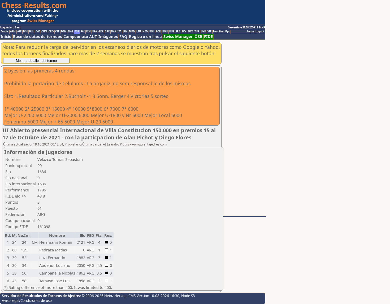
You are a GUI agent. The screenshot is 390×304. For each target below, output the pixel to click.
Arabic (4, 31)
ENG (70, 31)
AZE (19, 31)
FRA (94, 31)
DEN (63, 31)
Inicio (6, 36)
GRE (107, 31)
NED (145, 31)
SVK (184, 31)
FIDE (208, 36)
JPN (125, 31)
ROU (165, 31)
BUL (31, 31)
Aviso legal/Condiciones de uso (27, 300)
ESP (77, 31)
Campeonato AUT (80, 36)
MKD (132, 31)
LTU (138, 31)
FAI (83, 31)
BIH (25, 31)
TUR (196, 31)
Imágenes (108, 36)
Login (250, 31)
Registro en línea (145, 36)
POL (151, 31)
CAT (38, 31)
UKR (203, 31)
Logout (259, 31)
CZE (57, 31)
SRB (178, 31)
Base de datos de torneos (37, 36)
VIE (209, 31)
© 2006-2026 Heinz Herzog (104, 295)
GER (100, 31)
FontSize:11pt (221, 31)
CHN (44, 31)
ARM (13, 31)
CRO (51, 31)
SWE (190, 31)
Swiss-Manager (178, 36)
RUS (171, 31)
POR (158, 31)
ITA (119, 31)
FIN (88, 31)
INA (113, 31)
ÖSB (198, 36)
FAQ (123, 36)
